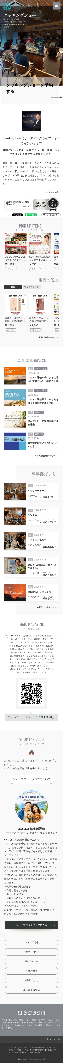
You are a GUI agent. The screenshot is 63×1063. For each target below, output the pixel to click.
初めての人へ (55, 192)
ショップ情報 (31, 942)
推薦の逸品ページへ (47, 337)
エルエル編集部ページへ (45, 456)
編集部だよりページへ (46, 607)
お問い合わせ (31, 952)
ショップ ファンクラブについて (31, 779)
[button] (51, 214)
